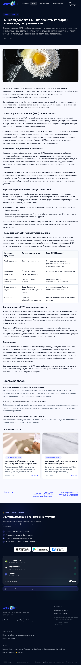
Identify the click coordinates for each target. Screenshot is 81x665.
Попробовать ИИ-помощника (54, 344)
